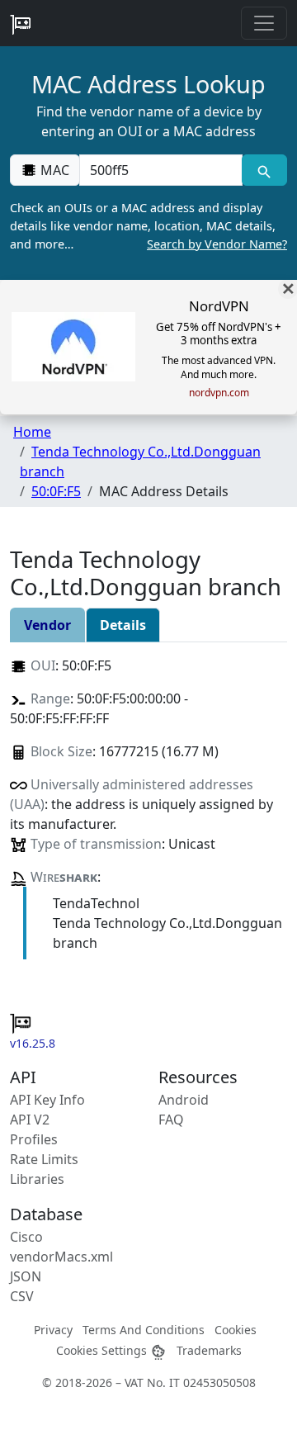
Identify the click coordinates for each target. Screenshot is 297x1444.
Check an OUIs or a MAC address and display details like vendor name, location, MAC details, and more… (148, 225)
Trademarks (209, 1350)
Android (183, 1100)
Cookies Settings (103, 1350)
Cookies (235, 1329)
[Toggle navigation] (264, 23)
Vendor (47, 625)
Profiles (34, 1139)
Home (32, 432)
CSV (22, 1296)
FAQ (171, 1119)
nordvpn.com (219, 393)
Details (123, 625)
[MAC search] (264, 170)
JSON (25, 1276)
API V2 (30, 1119)
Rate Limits (44, 1159)
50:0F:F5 (56, 491)
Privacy (53, 1329)
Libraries (37, 1179)
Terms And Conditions (143, 1329)
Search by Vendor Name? (217, 244)
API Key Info (47, 1100)
